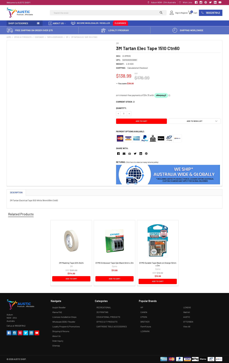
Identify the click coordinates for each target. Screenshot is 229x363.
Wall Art (186, 312)
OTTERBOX (188, 321)
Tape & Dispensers (55, 37)
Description (16, 192)
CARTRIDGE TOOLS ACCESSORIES (111, 326)
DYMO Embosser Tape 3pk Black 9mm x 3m (114, 263)
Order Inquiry (57, 341)
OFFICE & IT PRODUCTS (23, 37)
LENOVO (187, 307)
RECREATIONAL (103, 307)
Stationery (39, 37)
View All (186, 326)
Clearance (120, 23)
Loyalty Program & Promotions (66, 326)
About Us (58, 23)
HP (141, 307)
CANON (143, 312)
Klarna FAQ (57, 312)
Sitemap (56, 345)
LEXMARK (145, 331)
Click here (130, 162)
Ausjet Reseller (59, 307)
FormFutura (145, 326)
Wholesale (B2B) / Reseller (63, 321)
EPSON (143, 317)
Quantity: (121, 108)
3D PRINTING (102, 312)
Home (9, 37)
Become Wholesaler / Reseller (93, 23)
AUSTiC (186, 317)
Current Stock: (125, 101)
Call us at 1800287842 (16, 325)
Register (184, 13)
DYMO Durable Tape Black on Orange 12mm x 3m (157, 264)
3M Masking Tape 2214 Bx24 (71, 263)
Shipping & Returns (60, 331)
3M (67, 37)
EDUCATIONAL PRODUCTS (108, 317)
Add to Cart (71, 278)
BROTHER (144, 321)
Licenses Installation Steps (64, 317)
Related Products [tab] (21, 214)
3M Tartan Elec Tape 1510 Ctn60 (84, 37)
